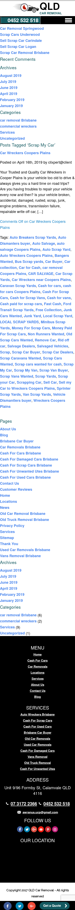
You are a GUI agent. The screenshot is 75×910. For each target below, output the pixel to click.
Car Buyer (53, 261)
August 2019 (10, 75)
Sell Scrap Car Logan (18, 46)
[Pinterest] (48, 829)
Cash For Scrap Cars (37, 720)
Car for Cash (29, 267)
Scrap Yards (45, 376)
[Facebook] (20, 829)
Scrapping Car (29, 382)
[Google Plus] (34, 829)
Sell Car (50, 382)
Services (7, 132)
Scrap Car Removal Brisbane (24, 52)
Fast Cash (52, 303)
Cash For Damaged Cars (37, 750)
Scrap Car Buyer (26, 352)
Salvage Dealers (21, 346)
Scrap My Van (25, 370)
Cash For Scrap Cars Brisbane (26, 465)
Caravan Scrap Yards (18, 285)
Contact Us (9, 483)
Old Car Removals (37, 738)
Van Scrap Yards (37, 394)
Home (5, 495)
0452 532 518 (23, 20)
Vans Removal (37, 756)
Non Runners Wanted (46, 334)
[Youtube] (41, 829)
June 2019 (8, 87)
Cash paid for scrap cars (21, 303)
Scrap (5, 352)
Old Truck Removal (37, 762)
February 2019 (12, 99)
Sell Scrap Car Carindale (21, 40)
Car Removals (37, 666)
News (4, 507)
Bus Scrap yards (29, 261)
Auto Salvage (43, 243)
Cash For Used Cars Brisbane (25, 477)
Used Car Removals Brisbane (25, 549)
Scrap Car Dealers (57, 352)
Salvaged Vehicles (52, 346)
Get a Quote (52, 905)
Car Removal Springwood (22, 28)
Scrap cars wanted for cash (38, 364)
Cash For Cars (37, 660)
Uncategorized (12, 138)
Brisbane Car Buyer (17, 441)
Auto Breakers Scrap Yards (33, 237)
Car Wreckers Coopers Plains (25, 152)
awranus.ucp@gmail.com (40, 812)
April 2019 (8, 93)
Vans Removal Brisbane (20, 555)
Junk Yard (32, 315)
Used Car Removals (37, 744)
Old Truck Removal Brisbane (24, 519)
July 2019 (8, 81)
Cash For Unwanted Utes (37, 768)
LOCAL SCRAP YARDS (19, 321)
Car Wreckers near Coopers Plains (41, 279)
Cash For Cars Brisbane (20, 453)
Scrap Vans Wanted (16, 376)
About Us (8, 429)
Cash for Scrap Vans (27, 297)
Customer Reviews (16, 489)
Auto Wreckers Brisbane (37, 714)
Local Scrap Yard (57, 315)
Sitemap (7, 537)
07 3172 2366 (24, 803)
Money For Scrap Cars (31, 328)
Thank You (9, 543)
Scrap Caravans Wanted (20, 358)
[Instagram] (55, 829)
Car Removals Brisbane (20, 447)
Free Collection (49, 309)
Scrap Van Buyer (53, 370)
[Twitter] (27, 829)
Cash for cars (49, 285)
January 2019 (11, 105)
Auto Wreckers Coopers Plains (26, 255)
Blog (4, 435)
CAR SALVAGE (40, 273)
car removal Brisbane (18, 120)
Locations (8, 501)
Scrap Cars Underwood (20, 34)
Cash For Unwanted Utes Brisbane (29, 471)
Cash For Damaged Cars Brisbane (29, 459)
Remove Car (45, 340)
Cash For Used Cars (37, 726)
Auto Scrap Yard (56, 249)
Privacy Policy (12, 525)
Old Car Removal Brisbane (22, 513)
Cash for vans (59, 297)
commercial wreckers (18, 126)
